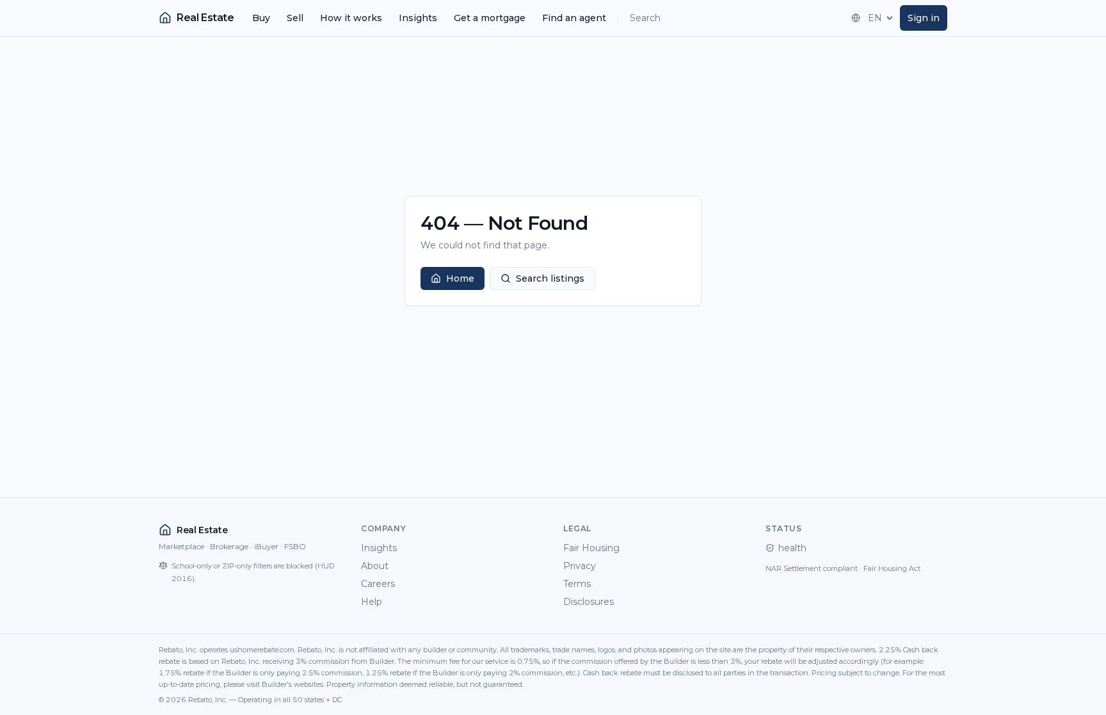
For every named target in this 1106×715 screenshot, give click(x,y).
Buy (261, 18)
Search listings (550, 278)
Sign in (924, 18)
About (375, 566)
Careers (378, 584)
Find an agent (574, 18)
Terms (577, 584)
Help (371, 601)
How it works (351, 18)
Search (645, 18)
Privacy (579, 566)
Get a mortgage (489, 18)
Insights (418, 18)
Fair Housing (591, 548)
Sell (295, 18)
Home (460, 278)
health (792, 548)
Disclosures (588, 601)
